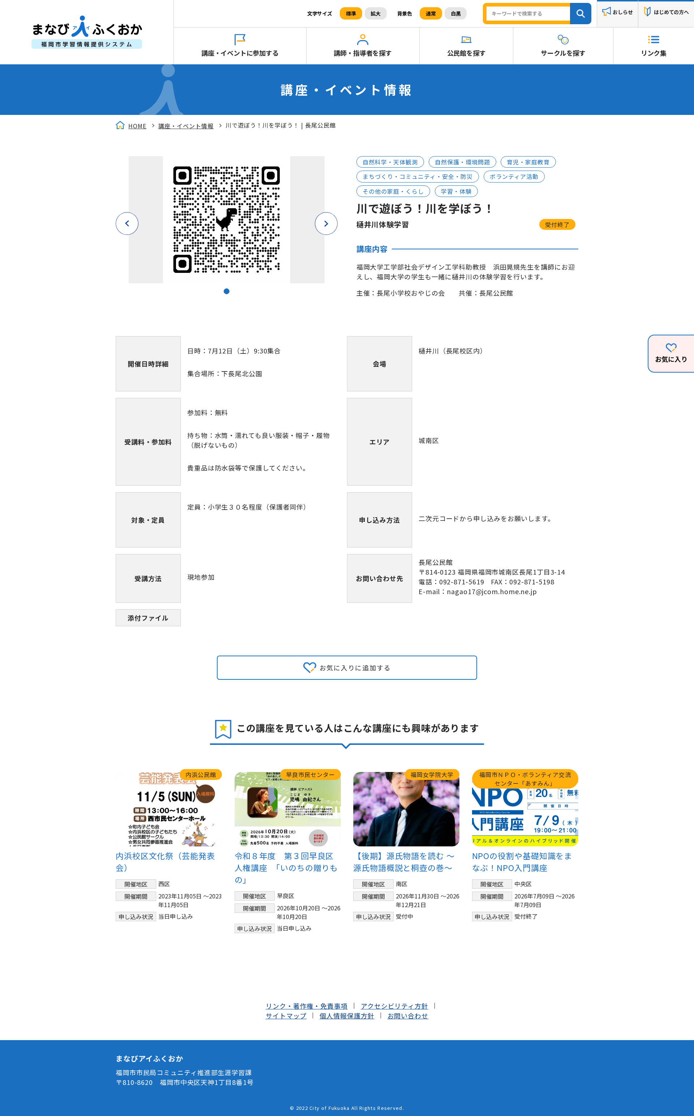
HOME (137, 125)
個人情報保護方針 (347, 1015)
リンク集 (654, 52)
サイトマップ (286, 1015)
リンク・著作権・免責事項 (307, 1005)
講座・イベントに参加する (240, 52)
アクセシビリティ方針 (394, 1005)
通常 (431, 13)
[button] (227, 291)
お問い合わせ (407, 1015)
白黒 (456, 13)
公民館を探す (466, 52)
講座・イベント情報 (186, 125)
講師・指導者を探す (362, 52)
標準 (351, 13)
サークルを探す (563, 52)
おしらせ (623, 12)
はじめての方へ (671, 12)
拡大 (375, 13)
